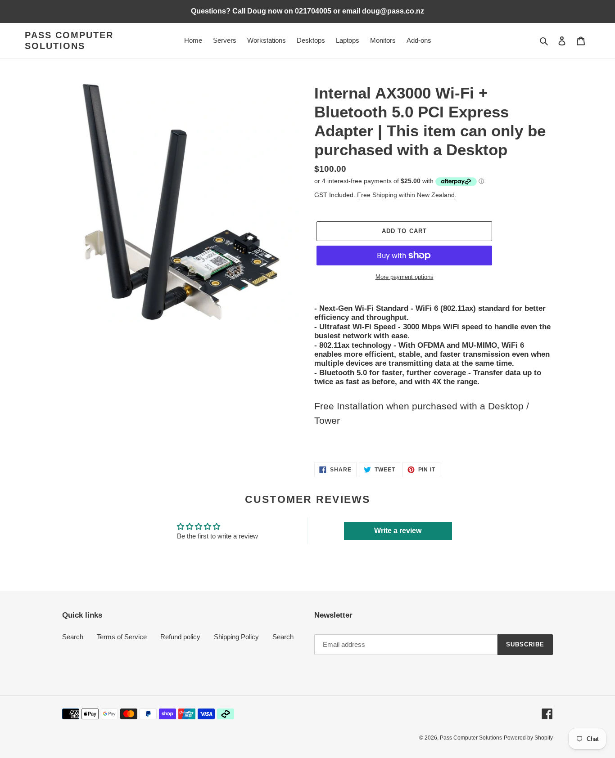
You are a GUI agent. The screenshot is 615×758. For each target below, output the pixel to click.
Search (72, 637)
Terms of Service (122, 637)
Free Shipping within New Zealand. (407, 194)
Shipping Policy (236, 637)
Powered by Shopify (528, 738)
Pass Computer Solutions (69, 40)
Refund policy (180, 637)
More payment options (404, 277)
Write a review (397, 530)
